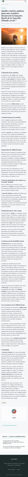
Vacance (7, 4)
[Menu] (25, 1)
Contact (18, 469)
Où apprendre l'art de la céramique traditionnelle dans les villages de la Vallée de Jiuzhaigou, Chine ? (13, 442)
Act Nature (14, 459)
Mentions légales (11, 469)
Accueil (2, 4)
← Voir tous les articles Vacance (9, 425)
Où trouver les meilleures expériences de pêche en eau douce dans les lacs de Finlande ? (14, 447)
